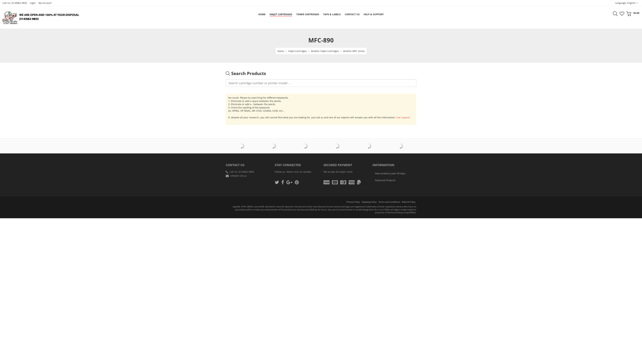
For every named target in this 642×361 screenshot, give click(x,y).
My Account (44, 3)
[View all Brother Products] (241, 143)
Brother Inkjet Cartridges (325, 51)
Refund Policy (408, 202)
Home (280, 51)
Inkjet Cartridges (297, 51)
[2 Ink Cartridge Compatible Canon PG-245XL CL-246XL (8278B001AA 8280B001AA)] (9, 349)
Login (33, 3)
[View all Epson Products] (337, 143)
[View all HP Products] (368, 143)
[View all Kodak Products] (400, 143)
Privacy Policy (353, 202)
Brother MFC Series (354, 51)
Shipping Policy (369, 202)
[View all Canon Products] (273, 143)
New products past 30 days (390, 173)
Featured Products (385, 180)
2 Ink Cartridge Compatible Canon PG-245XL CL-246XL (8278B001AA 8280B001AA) (34, 351)
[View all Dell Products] (305, 143)
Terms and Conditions (389, 202)
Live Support (403, 117)
